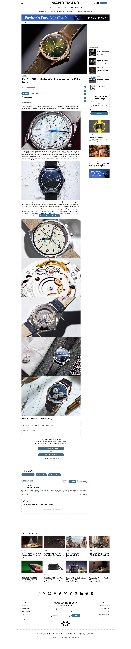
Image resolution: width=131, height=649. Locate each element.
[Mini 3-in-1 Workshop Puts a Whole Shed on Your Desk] (99, 542)
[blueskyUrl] (65, 593)
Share (26, 93)
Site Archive (106, 620)
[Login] (109, 3)
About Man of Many (83, 494)
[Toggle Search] (94, 3)
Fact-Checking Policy (104, 608)
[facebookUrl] (39, 593)
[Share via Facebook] (85, 63)
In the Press (24, 614)
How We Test (24, 620)
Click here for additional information (87, 634)
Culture (71, 7)
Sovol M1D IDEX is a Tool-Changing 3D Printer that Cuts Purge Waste (76, 580)
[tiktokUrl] (60, 593)
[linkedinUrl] (81, 593)
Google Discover (29, 474)
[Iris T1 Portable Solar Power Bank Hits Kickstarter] (76, 542)
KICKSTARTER (25, 480)
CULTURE (91, 134)
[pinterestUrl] (92, 593)
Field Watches (69, 11)
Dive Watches (60, 11)
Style (59, 7)
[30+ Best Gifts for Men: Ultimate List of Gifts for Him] (92, 87)
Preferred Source (55, 474)
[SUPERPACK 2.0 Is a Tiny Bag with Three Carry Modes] (54, 567)
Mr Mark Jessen (31, 87)
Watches (26, 22)
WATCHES (24, 75)
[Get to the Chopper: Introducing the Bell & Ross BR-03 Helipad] (99, 126)
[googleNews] (76, 593)
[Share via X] (85, 66)
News (49, 7)
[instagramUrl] (49, 593)
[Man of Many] (65, 623)
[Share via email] (85, 101)
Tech (54, 7)
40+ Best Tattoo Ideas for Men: (103, 53)
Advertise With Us (25, 605)
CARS (98, 76)
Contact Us (24, 617)
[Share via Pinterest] (85, 69)
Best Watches (42, 11)
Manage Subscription (104, 617)
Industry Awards (25, 611)
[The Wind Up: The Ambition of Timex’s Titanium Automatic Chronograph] (92, 61)
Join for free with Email (51, 455)
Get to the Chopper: (98, 139)
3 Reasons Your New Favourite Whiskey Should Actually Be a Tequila (99, 164)
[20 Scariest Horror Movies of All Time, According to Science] (92, 70)
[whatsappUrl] (71, 593)
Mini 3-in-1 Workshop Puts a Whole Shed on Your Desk (99, 554)
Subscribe (103, 2)
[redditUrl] (86, 593)
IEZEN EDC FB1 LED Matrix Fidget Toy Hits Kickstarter (30, 580)
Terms (51, 460)
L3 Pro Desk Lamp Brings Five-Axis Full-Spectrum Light (31, 555)
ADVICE (98, 50)
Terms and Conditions (104, 614)
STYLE (98, 85)
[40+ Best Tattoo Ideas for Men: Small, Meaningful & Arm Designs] (92, 52)
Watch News (51, 11)
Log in (38, 504)
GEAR (91, 550)
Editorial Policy (106, 602)
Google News (42, 474)
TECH (23, 550)
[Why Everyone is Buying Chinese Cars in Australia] (92, 79)
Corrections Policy (105, 605)
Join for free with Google (52, 448)
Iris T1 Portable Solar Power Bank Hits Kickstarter (74, 555)
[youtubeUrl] (55, 593)
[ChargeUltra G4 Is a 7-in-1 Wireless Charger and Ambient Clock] (99, 567)
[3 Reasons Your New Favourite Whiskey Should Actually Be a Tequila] (99, 151)
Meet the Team (25, 608)
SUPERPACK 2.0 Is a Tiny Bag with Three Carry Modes (53, 580)
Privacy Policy (56, 460)
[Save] (43, 93)
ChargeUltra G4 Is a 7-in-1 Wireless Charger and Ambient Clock (98, 580)
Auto (65, 7)
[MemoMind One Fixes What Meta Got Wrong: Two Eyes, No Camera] (54, 542)
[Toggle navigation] (22, 3)
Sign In (57, 458)
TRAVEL (46, 575)
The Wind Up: (103, 62)
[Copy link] (85, 72)
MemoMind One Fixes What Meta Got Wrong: (54, 555)
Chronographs (78, 11)
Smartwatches (88, 11)
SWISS (31, 480)
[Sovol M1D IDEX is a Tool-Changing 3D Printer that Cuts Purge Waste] (76, 567)
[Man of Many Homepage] (65, 3)
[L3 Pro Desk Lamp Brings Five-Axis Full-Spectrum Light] (32, 542)
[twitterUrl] (44, 593)
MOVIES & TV (100, 67)
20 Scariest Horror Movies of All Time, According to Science (103, 70)
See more (106, 533)
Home (22, 22)
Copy (36, 93)
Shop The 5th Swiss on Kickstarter (49, 215)
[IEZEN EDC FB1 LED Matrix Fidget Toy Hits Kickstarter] (32, 567)
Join (42, 504)
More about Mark (24, 494)
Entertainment (79, 7)
